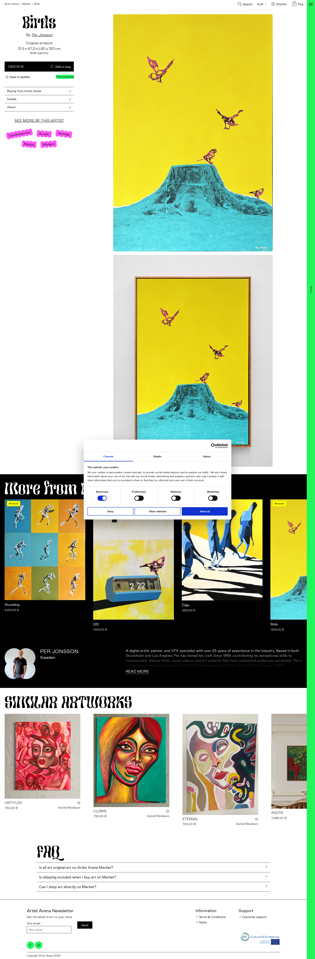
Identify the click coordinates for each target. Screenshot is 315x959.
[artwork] (42, 756)
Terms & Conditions (212, 916)
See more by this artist (39, 120)
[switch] (139, 498)
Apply (203, 922)
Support (246, 910)
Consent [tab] (108, 456)
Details (11, 99)
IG (38, 945)
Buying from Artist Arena (24, 91)
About (11, 107)
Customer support (254, 916)
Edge (185, 605)
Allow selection (157, 511)
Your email (33, 923)
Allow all (205, 511)
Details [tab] (158, 456)
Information (206, 910)
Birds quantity (39, 52)
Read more (137, 671)
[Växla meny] (311, 5)
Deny (110, 511)
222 (96, 624)
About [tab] (206, 456)
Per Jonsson (42, 35)
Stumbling (12, 605)
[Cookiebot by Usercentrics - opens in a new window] (213, 445)
